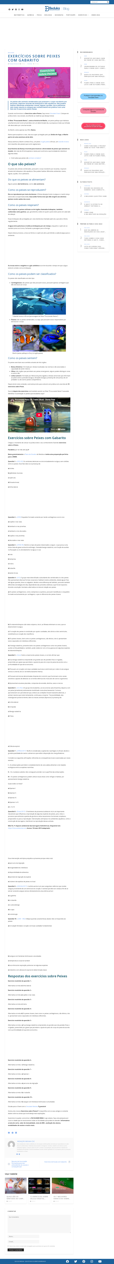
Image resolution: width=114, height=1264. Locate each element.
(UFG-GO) (20, 461)
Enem (85, 56)
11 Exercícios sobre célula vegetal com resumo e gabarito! (39, 1198)
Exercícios (82, 15)
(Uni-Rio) (20, 688)
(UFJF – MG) (21, 919)
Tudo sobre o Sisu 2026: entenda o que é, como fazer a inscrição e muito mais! (95, 239)
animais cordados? (35, 158)
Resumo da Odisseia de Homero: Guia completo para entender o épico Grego (94, 189)
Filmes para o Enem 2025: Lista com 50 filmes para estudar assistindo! (94, 83)
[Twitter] (12, 9)
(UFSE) (19, 517)
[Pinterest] (15, 9)
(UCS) (18, 578)
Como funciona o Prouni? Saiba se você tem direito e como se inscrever (95, 147)
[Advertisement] (57, 30)
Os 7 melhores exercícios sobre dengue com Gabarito (61, 1198)
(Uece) (19, 655)
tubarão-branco (63, 142)
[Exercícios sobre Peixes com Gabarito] (39, 82)
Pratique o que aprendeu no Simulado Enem (93, 96)
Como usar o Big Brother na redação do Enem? (95, 213)
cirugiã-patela (45, 142)
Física (39, 15)
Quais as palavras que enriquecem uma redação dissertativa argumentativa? (95, 75)
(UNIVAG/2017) (22, 886)
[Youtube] (22, 9)
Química (30, 15)
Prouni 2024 (87, 143)
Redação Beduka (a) (14, 63)
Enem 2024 (96, 15)
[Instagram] (19, 9)
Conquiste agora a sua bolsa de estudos (93, 111)
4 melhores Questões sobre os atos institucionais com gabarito (95, 196)
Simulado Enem (55, 113)
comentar (29, 63)
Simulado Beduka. (32, 1106)
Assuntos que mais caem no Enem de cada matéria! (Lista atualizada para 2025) (95, 59)
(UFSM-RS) (20, 545)
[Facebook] (9, 9)
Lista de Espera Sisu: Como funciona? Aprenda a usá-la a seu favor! (94, 247)
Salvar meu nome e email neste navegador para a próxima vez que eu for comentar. (32, 1246)
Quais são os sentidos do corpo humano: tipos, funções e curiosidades (15, 1198)
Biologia (48, 15)
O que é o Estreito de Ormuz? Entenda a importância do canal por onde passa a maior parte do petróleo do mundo (94, 205)
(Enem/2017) (21, 811)
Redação (86, 72)
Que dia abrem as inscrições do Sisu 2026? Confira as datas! (94, 231)
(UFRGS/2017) (21, 751)
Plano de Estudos (30, 454)
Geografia (59, 15)
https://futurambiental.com (17, 828)
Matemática (19, 15)
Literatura (87, 185)
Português (70, 15)
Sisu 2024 (87, 227)
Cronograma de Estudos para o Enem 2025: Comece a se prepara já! (95, 67)
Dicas (85, 80)
